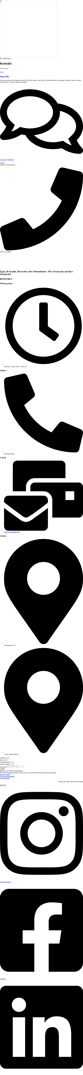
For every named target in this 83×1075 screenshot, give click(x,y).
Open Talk (4, 76)
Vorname (3, 758)
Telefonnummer (5, 762)
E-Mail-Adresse (5, 764)
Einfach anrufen (5, 774)
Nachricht (3, 767)
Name (2, 760)
